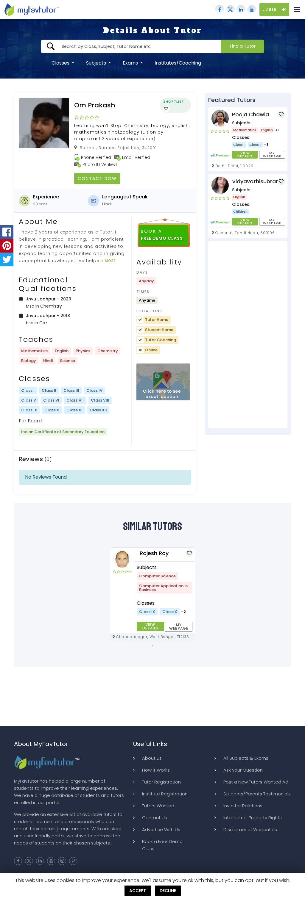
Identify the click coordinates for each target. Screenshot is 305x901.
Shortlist (173, 101)
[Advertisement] (248, 334)
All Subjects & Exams (245, 758)
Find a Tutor (243, 46)
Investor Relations (242, 806)
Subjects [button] (96, 62)
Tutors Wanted (158, 806)
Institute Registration (165, 794)
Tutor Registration (161, 782)
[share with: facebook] (6, 232)
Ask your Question (243, 770)
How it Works (156, 770)
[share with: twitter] (6, 259)
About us (152, 758)
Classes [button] (61, 62)
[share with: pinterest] (6, 246)
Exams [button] (131, 62)
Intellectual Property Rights (252, 817)
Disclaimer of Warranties (250, 829)
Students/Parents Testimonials (257, 794)
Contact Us (154, 817)
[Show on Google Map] (163, 382)
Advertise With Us (161, 829)
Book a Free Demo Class (162, 845)
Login (269, 9)
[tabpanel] (152, 594)
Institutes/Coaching (178, 62)
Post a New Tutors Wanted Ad (255, 782)
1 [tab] (152, 645)
